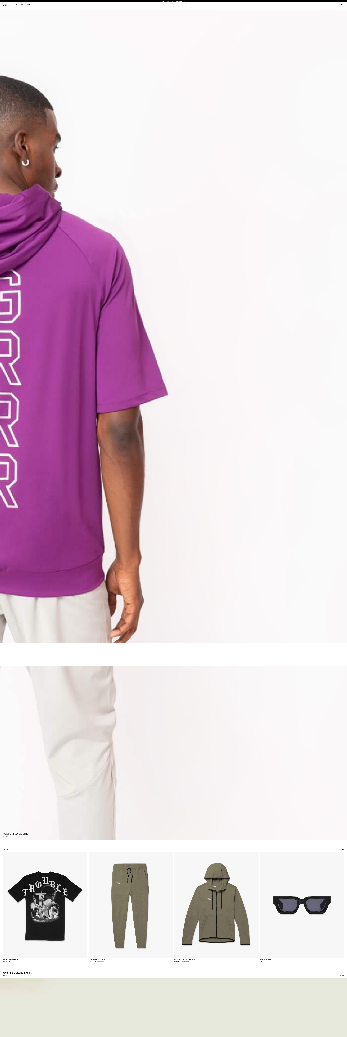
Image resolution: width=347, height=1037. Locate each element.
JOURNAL (22, 4)
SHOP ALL (341, 849)
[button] (16, 5)
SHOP (16, 4)
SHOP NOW (341, 975)
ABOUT (28, 4)
